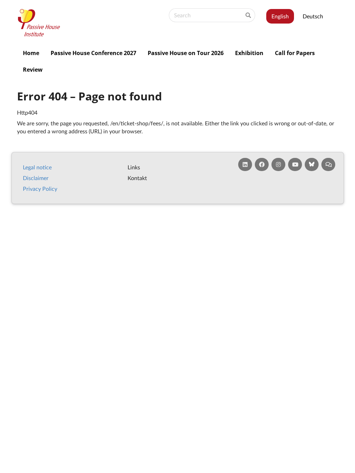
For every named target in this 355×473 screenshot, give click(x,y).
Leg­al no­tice (37, 167)
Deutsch (313, 16)
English (280, 16)
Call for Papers (295, 53)
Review (33, 69)
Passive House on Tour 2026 (186, 53)
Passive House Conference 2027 (93, 53)
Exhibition (249, 53)
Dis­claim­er (36, 178)
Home (31, 53)
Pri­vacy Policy (40, 188)
